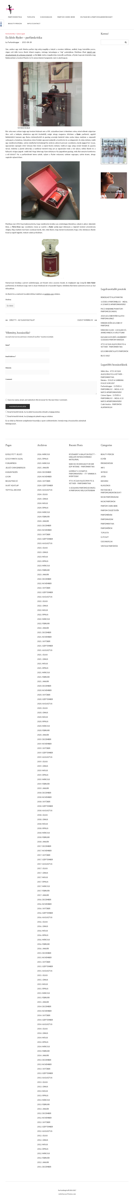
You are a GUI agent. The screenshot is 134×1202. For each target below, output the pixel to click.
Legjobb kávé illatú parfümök (114, 351)
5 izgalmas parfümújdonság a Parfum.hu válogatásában (82, 489)
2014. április (42, 1042)
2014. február (43, 1051)
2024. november (44, 477)
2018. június (42, 819)
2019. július (42, 762)
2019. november (44, 744)
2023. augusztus (44, 543)
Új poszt (105, 537)
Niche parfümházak (110, 497)
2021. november (44, 637)
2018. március (43, 833)
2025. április (42, 459)
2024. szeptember (45, 485)
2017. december (44, 846)
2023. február (43, 570)
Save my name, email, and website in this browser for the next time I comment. (37, 400)
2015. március (43, 993)
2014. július (42, 1029)
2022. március (43, 619)
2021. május (42, 664)
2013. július (42, 1082)
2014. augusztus (44, 1024)
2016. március (43, 940)
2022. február (43, 623)
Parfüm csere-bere (66, 17)
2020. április (42, 721)
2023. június (42, 552)
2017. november (44, 851)
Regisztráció (11, 481)
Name (7, 345)
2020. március (43, 726)
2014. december (44, 1006)
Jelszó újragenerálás (15, 468)
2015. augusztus (44, 971)
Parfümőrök (106, 528)
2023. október (43, 534)
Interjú (104, 472)
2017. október (43, 855)
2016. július (42, 922)
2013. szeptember (45, 1073)
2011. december (44, 1167)
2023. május (42, 557)
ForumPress (10, 463)
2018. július (42, 815)
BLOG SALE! (105, 356)
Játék (103, 477)
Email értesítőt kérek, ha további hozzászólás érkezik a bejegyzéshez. (34, 412)
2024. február (43, 517)
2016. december (44, 900)
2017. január (43, 895)
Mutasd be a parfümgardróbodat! (96, 17)
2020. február (43, 730)
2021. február (43, 677)
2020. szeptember (45, 699)
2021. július (42, 655)
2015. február (43, 998)
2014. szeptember (45, 1020)
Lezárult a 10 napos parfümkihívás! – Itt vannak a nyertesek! (82, 473)
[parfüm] (114, 185)
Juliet (60, 1194)
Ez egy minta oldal (14, 459)
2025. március (43, 463)
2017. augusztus (44, 864)
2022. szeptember (45, 592)
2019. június (42, 766)
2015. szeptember (45, 966)
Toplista (31, 17)
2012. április (42, 1149)
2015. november (44, 957)
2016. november (44, 904)
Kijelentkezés (11, 472)
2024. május (42, 503)
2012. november (44, 1118)
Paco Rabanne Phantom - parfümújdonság (112, 310)
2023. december (44, 526)
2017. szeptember (45, 859)
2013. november (44, 1064)
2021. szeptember (45, 646)
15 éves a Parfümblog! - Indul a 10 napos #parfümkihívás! (114, 303)
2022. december (44, 579)
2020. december (44, 686)
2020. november (44, 690)
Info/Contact (33, 23)
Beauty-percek (15, 23)
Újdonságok (46, 17)
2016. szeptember (45, 913)
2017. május (42, 877)
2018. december (44, 793)
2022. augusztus (44, 597)
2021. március (43, 672)
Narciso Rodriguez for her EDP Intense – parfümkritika (81, 465)
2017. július (42, 868)
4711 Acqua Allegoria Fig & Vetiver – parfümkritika (112, 374)
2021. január (43, 681)
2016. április (42, 935)
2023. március (43, 566)
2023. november (44, 530)
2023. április (42, 561)
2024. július (42, 494)
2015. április (42, 989)
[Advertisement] (114, 89)
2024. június (42, 499)
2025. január (43, 468)
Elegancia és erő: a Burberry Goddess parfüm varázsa (114, 338)
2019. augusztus (44, 757)
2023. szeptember (45, 539)
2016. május (42, 931)
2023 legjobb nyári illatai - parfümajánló (113, 317)
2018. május (42, 824)
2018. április (42, 828)
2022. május (42, 610)
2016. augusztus (44, 917)
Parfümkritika (15, 17)
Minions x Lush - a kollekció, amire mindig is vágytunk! (114, 331)
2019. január (43, 788)
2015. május (42, 984)
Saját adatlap (12, 485)
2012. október (43, 1122)
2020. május (42, 717)
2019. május (42, 770)
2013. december (44, 1060)
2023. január (43, 574)
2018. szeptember (45, 806)
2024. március (43, 512)
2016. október (43, 908)
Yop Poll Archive (13, 490)
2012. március (43, 1153)
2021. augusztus (44, 650)
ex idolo (10, 306)
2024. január (43, 521)
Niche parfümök (108, 501)
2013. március (43, 1100)
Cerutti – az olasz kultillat (22, 320)
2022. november (44, 583)
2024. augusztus (44, 490)
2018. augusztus (44, 810)
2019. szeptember (45, 753)
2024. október (43, 481)
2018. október (43, 802)
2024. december (44, 472)
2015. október (43, 962)
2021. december (44, 632)
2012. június (42, 1140)
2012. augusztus (44, 1131)
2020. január (43, 735)
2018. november (44, 797)
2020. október (43, 695)
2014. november (44, 1011)
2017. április (42, 882)
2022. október (43, 588)
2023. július (42, 548)
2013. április (42, 1095)
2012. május (42, 1144)
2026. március (43, 454)
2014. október (43, 1015)
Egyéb (103, 459)
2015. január (43, 1002)
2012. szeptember (45, 1127)
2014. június (42, 1033)
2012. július (42, 1136)
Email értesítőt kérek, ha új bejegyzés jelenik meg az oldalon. (30, 416)
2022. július (42, 601)
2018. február (43, 837)
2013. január (43, 1109)
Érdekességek (107, 463)
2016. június (42, 926)
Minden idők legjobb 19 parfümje (111, 324)
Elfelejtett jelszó (13, 454)
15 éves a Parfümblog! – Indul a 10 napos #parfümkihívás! (112, 389)
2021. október (43, 641)
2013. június (42, 1087)
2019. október (43, 748)
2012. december (44, 1113)
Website (8, 368)
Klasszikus (105, 485)
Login (8, 477)
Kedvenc (104, 481)
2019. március (43, 779)
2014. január (43, 1055)
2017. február (43, 891)
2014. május (42, 1038)
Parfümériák (106, 515)
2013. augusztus (44, 1078)
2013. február (43, 1104)
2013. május (42, 1091)
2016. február (43, 944)
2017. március (43, 886)
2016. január (43, 949)
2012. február (43, 1158)
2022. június (42, 606)
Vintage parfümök (109, 546)
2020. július (42, 708)
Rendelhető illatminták (112, 297)
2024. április (42, 508)
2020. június (42, 713)
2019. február (43, 784)
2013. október (43, 1069)
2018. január (43, 842)
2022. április (42, 615)
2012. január (43, 1162)
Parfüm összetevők (110, 510)
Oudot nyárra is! (85, 320)
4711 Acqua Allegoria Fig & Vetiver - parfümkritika (113, 345)
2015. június (42, 980)
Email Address (10, 356)
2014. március (43, 1046)
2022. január (43, 628)
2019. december (44, 739)
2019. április (42, 775)
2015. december (44, 953)
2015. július (42, 975)
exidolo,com (49, 294)
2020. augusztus (44, 704)
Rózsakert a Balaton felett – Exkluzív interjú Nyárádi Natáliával (82, 457)
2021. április (42, 668)
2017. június (42, 873)
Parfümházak (107, 519)
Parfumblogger (106, 386)
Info (103, 468)
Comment (8, 379)
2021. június (42, 659)
